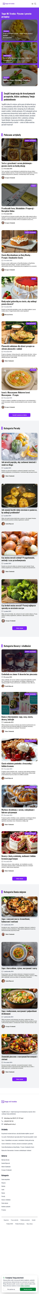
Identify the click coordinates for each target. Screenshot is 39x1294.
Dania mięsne (5, 1203)
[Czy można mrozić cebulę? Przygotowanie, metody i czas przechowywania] (19, 543)
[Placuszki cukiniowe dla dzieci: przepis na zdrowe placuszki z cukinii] (19, 332)
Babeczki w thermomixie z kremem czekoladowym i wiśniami (16, 1150)
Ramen (3, 1193)
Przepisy (4, 1210)
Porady (3, 1196)
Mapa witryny (30, 1224)
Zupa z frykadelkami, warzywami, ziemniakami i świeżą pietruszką (18, 1140)
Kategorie (5, 1175)
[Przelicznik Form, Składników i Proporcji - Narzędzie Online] (19, 194)
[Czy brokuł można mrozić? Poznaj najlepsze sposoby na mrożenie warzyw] (19, 591)
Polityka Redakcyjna (19, 1224)
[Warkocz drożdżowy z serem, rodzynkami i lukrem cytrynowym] (19, 796)
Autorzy (4, 1156)
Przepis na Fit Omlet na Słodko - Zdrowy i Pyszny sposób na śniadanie (17, 34)
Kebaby (3, 1186)
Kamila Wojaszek (10, 524)
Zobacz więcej (19, 628)
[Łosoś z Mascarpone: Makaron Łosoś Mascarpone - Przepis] (19, 379)
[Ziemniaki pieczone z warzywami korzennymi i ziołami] (19, 1044)
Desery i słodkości (6, 1200)
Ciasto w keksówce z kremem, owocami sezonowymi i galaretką (17, 1144)
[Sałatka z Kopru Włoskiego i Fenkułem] (19, 75)
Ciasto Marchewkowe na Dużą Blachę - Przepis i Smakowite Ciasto (18, 1147)
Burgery (3, 1183)
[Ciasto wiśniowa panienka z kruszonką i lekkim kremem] (19, 750)
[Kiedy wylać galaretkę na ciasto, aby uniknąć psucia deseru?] (19, 287)
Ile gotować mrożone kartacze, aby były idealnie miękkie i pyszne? (18, 1133)
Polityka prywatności (25, 1220)
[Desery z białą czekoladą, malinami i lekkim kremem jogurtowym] (19, 842)
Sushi (3, 1189)
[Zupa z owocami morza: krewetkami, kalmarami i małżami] (19, 906)
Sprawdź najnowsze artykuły (19, 415)
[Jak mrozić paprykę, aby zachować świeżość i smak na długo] (19, 446)
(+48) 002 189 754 (8, 1121)
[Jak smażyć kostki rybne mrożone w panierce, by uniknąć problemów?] (19, 495)
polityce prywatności (25, 1285)
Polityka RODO (9, 1224)
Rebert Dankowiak (10, 476)
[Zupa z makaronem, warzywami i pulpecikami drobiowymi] (19, 999)
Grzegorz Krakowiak (10, 621)
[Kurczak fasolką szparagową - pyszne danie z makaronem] (19, 52)
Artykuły (5, 1129)
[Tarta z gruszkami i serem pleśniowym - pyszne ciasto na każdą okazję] (19, 149)
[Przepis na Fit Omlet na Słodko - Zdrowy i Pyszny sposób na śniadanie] (19, 30)
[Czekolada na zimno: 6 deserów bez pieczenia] (19, 660)
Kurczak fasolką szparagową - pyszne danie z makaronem (17, 58)
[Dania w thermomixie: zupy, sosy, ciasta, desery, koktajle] (19, 703)
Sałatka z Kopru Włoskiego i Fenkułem (16, 80)
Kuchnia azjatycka (6, 1206)
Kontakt (33, 1220)
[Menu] (32, 4)
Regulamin (6, 1220)
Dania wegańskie (6, 1179)
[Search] (35, 4)
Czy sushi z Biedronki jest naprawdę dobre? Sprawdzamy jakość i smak (19, 1137)
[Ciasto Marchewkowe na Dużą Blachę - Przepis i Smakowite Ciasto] (19, 241)
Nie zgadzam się (11, 1289)
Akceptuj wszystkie (28, 1289)
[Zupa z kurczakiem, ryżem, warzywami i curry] (19, 954)
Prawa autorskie (14, 1220)
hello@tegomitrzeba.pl (10, 1124)
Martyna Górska (5, 1160)
